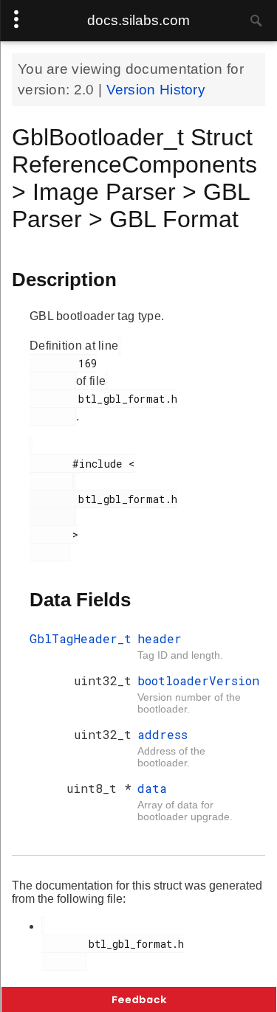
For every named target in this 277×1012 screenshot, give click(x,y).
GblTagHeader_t (80, 638)
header (159, 638)
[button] (138, 999)
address (162, 734)
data (152, 788)
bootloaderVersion (198, 680)
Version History (156, 89)
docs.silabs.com (138, 20)
